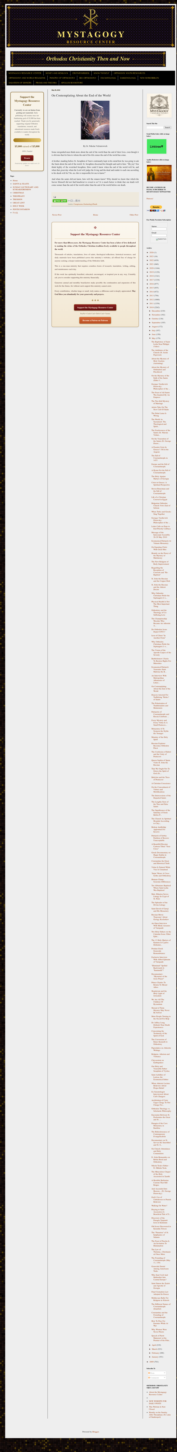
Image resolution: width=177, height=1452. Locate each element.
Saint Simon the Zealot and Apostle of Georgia (160, 1285)
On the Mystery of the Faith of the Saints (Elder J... (160, 377)
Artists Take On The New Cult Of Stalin (160, 408)
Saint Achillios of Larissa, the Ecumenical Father (159, 1077)
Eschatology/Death (90, 204)
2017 (152, 279)
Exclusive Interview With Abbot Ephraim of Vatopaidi (160, 959)
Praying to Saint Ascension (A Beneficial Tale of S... (161, 1211)
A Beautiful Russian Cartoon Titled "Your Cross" (160, 846)
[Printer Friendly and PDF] (60, 201)
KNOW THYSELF (101, 73)
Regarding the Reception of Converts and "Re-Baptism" (159, 571)
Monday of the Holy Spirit (159, 738)
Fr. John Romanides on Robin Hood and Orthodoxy (160, 1159)
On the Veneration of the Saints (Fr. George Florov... (161, 441)
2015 (152, 287)
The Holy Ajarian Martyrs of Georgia (160, 477)
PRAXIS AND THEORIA (46, 83)
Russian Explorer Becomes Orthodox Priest (160, 745)
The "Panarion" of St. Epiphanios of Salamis (160, 1234)
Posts (152, 1373)
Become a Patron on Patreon (95, 320)
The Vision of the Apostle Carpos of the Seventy (161, 652)
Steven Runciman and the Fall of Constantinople (160, 491)
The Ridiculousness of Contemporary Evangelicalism (160, 1134)
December (156, 310)
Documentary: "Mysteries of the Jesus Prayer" (159, 976)
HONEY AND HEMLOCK (57, 73)
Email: (154, 233)
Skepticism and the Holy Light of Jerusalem (159, 993)
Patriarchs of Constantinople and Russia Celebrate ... (160, 714)
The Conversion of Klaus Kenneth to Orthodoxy (159, 1041)
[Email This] (69, 200)
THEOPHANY (19, 196)
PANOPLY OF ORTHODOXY (62, 78)
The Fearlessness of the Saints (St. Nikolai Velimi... (160, 432)
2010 (152, 307)
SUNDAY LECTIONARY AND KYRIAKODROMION (25, 188)
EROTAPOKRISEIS (80, 73)
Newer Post (56, 214)
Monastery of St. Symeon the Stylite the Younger (160, 731)
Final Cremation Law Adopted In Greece (160, 1292)
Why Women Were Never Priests (159, 1330)
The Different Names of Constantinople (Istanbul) (161, 1306)
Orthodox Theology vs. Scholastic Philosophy (161, 1109)
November (156, 314)
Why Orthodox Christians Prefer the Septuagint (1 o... (160, 644)
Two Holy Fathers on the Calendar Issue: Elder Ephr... (161, 934)
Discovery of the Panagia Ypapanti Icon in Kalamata (159, 1220)
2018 (152, 276)
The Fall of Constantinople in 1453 (159, 457)
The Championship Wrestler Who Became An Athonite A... (160, 622)
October (155, 318)
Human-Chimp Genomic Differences (161, 880)
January (155, 1356)
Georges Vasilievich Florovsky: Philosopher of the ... (160, 386)
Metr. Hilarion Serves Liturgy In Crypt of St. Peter (160, 896)
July (154, 330)
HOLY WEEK (18, 206)
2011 (152, 303)
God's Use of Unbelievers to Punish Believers (161, 1199)
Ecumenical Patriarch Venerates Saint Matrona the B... (160, 669)
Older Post (134, 214)
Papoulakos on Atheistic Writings (161, 1048)
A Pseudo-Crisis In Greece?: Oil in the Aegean (160, 449)
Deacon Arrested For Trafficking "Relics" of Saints (160, 697)
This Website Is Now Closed (157, 1407)
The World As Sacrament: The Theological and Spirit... (159, 423)
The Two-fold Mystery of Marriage (160, 402)
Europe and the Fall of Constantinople (160, 465)
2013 (152, 295)
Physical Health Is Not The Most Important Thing (160, 603)
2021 (152, 264)
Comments (154, 1377)
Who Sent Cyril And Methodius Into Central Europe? (159, 1277)
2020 (152, 268)
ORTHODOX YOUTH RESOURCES (129, 73)
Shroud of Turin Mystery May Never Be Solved (160, 1010)
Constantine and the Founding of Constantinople (159, 1314)
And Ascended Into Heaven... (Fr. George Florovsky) (161, 1191)
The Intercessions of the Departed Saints (161, 796)
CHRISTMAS (18, 192)
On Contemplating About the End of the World (160, 688)
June (154, 334)
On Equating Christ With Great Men (159, 548)
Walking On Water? (159, 1205)
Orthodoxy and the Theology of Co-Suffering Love (159, 612)
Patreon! (150, 198)
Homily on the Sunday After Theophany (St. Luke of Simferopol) (160, 1414)
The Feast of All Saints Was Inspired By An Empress (160, 394)
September (156, 322)
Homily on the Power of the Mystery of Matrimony (161, 555)
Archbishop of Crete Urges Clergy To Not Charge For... (160, 1102)
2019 (152, 272)
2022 (152, 260)
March (155, 1349)
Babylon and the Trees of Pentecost (160, 778)
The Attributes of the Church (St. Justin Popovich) (159, 352)
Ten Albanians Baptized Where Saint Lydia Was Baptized (161, 887)
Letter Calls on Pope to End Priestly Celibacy (161, 527)
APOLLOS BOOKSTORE (72, 83)
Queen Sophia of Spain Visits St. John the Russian (160, 762)
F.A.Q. (15, 212)
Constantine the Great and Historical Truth (160, 862)
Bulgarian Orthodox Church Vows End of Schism (160, 505)
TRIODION (17, 199)
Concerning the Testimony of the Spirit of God (159, 1033)
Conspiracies (78, 204)
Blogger (95, 1431)
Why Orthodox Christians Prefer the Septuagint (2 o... (160, 595)
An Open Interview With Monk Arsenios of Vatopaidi (160, 925)
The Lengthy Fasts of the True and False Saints (159, 804)
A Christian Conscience (161, 783)
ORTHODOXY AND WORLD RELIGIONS (27, 78)
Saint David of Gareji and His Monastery (160, 909)
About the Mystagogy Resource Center (158, 1393)
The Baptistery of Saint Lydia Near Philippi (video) (160, 344)
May (154, 338)
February (156, 1353)
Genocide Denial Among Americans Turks (160, 1268)
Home (95, 214)
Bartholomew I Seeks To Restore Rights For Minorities (161, 660)
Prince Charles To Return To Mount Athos (159, 984)
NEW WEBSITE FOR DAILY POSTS (158, 1402)
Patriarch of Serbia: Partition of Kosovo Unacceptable (160, 838)
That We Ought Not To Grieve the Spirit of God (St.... (160, 771)
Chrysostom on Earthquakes (157, 1061)
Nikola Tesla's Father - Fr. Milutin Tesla (160, 1166)
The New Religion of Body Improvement (160, 562)
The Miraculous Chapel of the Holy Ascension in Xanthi (160, 1174)
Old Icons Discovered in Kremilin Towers (161, 1227)
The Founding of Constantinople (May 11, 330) (160, 1260)
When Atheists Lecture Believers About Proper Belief (160, 1085)
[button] (6, 1440)
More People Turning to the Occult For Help (161, 1017)
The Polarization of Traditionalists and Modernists (159, 705)
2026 (152, 252)
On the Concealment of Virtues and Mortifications (160, 789)
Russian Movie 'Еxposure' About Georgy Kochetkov (160, 917)
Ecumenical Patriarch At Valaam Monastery (161, 541)
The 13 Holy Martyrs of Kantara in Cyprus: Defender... (161, 942)
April (154, 1345)
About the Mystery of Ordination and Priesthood (160, 369)
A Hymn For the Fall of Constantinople (160, 471)
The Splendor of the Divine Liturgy (159, 903)
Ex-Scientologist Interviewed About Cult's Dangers (160, 1094)
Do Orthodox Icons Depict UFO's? (159, 630)
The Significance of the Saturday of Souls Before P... (160, 812)
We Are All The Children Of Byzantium (157, 1001)
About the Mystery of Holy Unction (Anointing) (160, 360)
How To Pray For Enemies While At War (159, 1323)
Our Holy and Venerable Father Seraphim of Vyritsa (160, 1068)
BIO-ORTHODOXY (87, 78)
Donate (27, 158)
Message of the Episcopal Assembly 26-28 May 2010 (160, 534)
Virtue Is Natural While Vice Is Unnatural (160, 868)
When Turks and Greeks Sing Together (161, 512)
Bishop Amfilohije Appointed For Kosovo (158, 829)
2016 (152, 283)
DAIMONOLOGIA (128, 78)
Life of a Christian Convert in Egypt (159, 498)
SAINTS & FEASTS (21, 183)
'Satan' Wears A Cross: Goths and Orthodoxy (161, 874)
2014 (152, 291)
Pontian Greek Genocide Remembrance (158, 950)
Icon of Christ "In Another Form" (158, 636)
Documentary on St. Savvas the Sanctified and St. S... (161, 1142)
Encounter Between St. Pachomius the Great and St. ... (160, 1117)
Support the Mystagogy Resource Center (95, 307)
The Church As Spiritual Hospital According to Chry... (161, 821)
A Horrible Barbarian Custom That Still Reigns (160, 1182)
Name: (154, 226)
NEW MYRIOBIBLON (149, 78)
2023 (152, 256)
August (155, 326)
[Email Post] (54, 197)
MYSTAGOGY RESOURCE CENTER (25, 73)
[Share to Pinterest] (79, 200)
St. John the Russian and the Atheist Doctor (159, 587)
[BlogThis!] (71, 200)
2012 (152, 299)
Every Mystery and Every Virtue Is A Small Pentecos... (159, 722)
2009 (152, 1361)
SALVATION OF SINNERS (20, 83)
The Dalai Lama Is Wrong (158, 414)
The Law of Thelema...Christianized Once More (161, 1251)
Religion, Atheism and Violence (160, 1055)
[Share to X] (74, 200)
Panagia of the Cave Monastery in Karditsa (159, 1125)
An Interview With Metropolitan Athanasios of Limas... (159, 679)
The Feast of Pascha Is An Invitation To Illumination (160, 1243)
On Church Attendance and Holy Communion (160, 1151)
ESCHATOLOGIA (108, 78)
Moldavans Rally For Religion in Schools (160, 1298)
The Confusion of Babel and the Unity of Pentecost (161, 754)
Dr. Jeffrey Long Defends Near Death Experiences (160, 1024)
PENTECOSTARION (21, 209)
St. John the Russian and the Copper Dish (160, 579)
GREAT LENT (19, 202)
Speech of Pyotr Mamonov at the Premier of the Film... (161, 1338)
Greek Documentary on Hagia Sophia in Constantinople (161, 854)
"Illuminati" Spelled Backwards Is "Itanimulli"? (159, 967)
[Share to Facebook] (76, 200)
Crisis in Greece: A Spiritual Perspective (160, 483)
